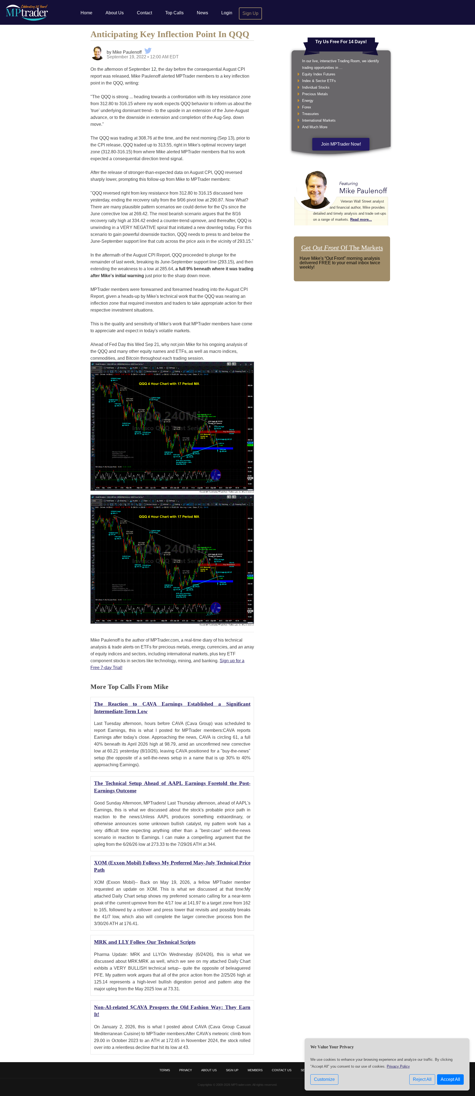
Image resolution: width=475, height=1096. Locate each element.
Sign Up (250, 13)
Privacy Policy (398, 1066)
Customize (324, 1079)
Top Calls (174, 12)
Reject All (422, 1079)
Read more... (361, 219)
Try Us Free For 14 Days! (341, 41)
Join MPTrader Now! (341, 144)
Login (226, 12)
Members (255, 1070)
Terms (164, 1070)
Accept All (450, 1079)
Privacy (185, 1070)
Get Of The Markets (342, 247)
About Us (115, 12)
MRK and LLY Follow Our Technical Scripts (144, 942)
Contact (144, 12)
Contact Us (281, 1070)
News (202, 12)
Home (86, 12)
